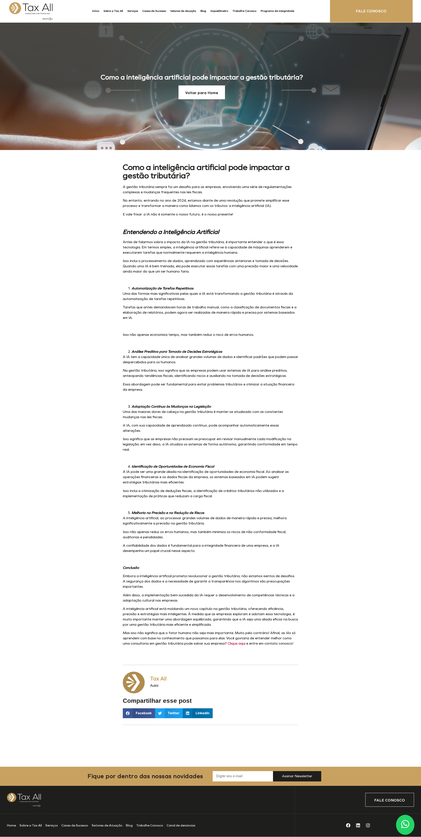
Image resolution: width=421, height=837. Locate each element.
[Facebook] (348, 825)
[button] (139, 713)
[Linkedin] (358, 825)
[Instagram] (368, 825)
